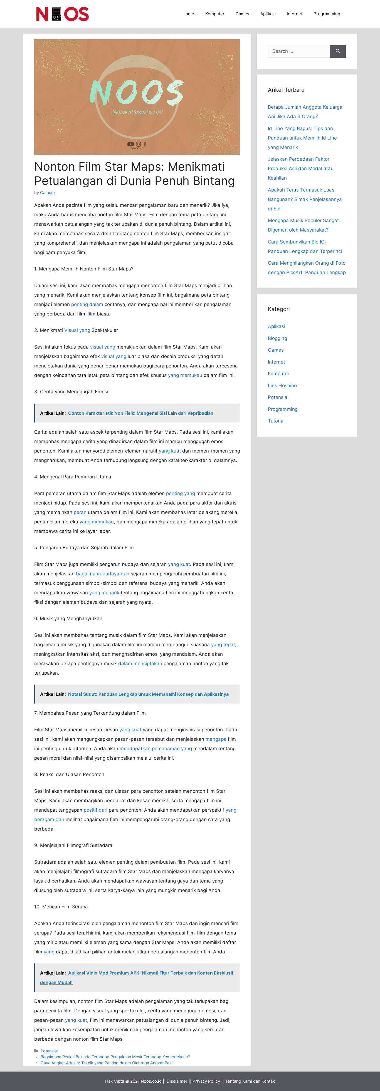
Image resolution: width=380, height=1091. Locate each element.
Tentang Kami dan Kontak (250, 1081)
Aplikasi (268, 13)
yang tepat (223, 644)
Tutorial (276, 421)
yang (49, 952)
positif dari (95, 810)
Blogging (277, 338)
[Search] (338, 51)
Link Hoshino (282, 385)
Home (188, 13)
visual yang (102, 347)
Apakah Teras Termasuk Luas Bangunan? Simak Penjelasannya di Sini (305, 199)
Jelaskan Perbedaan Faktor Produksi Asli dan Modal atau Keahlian (301, 168)
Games (242, 13)
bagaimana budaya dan (102, 573)
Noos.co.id (151, 1081)
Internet (294, 13)
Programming (327, 13)
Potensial (49, 1050)
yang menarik (104, 592)
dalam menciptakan (140, 663)
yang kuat (170, 451)
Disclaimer (177, 1081)
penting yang (180, 493)
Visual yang (77, 330)
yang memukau (185, 375)
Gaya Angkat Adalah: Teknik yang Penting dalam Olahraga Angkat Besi (106, 1062)
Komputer (214, 13)
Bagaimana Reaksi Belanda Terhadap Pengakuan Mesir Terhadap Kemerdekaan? (115, 1056)
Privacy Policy (206, 1081)
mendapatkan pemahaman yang (156, 748)
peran (80, 512)
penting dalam (87, 304)
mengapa (216, 739)
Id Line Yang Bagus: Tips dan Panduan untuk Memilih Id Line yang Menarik (302, 138)
